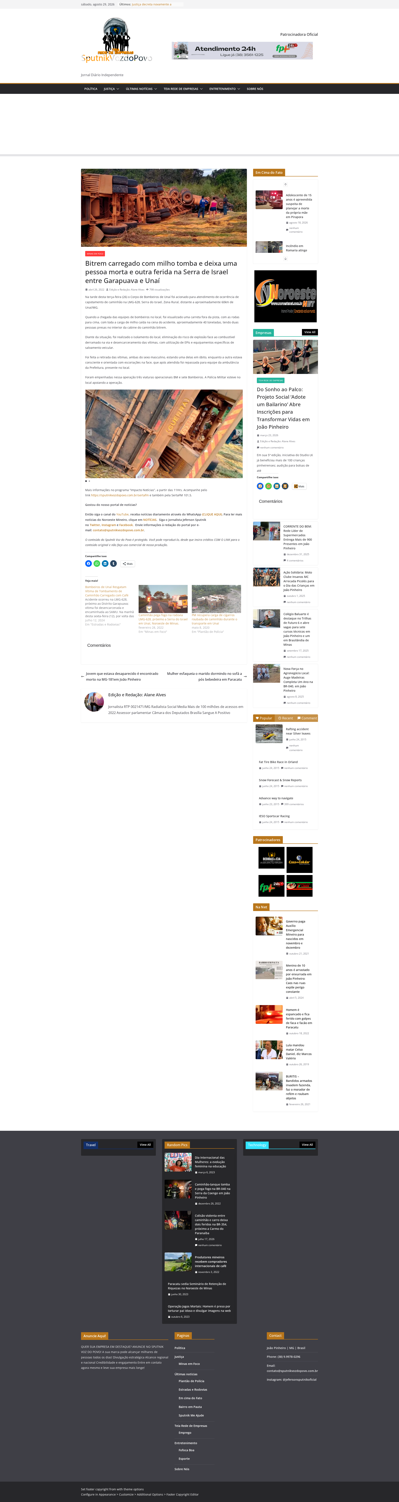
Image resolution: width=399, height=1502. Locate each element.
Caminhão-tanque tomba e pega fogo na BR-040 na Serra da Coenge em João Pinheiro (212, 1190)
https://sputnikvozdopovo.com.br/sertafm (120, 495)
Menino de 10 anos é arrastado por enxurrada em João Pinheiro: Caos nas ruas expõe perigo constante (299, 978)
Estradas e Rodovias (193, 1390)
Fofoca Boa (186, 1450)
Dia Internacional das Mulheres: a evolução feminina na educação (210, 1162)
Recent (287, 718)
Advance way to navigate (276, 798)
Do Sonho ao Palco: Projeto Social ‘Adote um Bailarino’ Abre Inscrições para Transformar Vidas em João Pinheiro (283, 408)
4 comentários (295, 560)
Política (90, 89)
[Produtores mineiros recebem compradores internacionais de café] (178, 1264)
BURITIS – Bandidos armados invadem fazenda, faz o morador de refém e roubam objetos (299, 1087)
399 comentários (294, 804)
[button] (117, 89)
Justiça (109, 89)
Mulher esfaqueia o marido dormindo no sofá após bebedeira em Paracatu (204, 676)
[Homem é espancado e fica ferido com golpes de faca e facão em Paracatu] (269, 1021)
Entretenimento (222, 89)
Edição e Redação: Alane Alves (126, 289)
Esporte (184, 1459)
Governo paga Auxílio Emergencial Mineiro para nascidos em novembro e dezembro (295, 934)
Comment (309, 718)
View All (309, 332)
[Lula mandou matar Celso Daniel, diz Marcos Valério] (269, 1054)
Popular (266, 718)
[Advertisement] (199, 125)
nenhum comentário (296, 234)
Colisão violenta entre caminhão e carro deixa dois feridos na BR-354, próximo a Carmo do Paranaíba (211, 1224)
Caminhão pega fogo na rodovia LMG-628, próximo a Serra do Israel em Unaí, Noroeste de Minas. (163, 619)
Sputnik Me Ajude (191, 1415)
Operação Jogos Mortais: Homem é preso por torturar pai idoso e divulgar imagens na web (199, 1308)
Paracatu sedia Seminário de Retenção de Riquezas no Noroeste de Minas (197, 1286)
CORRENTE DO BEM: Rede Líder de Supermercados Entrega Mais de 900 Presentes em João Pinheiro (297, 537)
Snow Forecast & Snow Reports (280, 780)
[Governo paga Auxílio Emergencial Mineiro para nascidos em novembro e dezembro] (269, 937)
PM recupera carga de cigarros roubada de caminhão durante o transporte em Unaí (214, 619)
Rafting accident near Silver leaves (298, 731)
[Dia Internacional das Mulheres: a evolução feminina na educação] (178, 1165)
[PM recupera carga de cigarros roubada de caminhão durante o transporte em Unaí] (216, 599)
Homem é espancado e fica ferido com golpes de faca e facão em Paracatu (299, 1018)
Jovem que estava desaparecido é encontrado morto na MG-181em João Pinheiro (122, 676)
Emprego (185, 1433)
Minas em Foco (95, 253)
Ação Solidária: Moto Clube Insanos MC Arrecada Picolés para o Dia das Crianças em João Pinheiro (298, 581)
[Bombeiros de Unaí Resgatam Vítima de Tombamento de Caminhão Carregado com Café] (112, 606)
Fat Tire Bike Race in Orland (278, 762)
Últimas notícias (139, 89)
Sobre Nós (255, 89)
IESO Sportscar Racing (274, 816)
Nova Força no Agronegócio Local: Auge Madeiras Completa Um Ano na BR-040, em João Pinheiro (298, 680)
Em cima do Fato (190, 1398)
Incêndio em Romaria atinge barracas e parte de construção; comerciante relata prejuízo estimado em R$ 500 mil (299, 208)
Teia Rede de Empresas (181, 89)
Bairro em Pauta (190, 1407)
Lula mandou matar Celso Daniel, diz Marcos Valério (299, 1051)
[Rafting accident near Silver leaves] (269, 733)
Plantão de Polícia (191, 1381)
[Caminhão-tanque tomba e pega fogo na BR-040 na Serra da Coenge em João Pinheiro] (178, 1194)
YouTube (122, 514)
